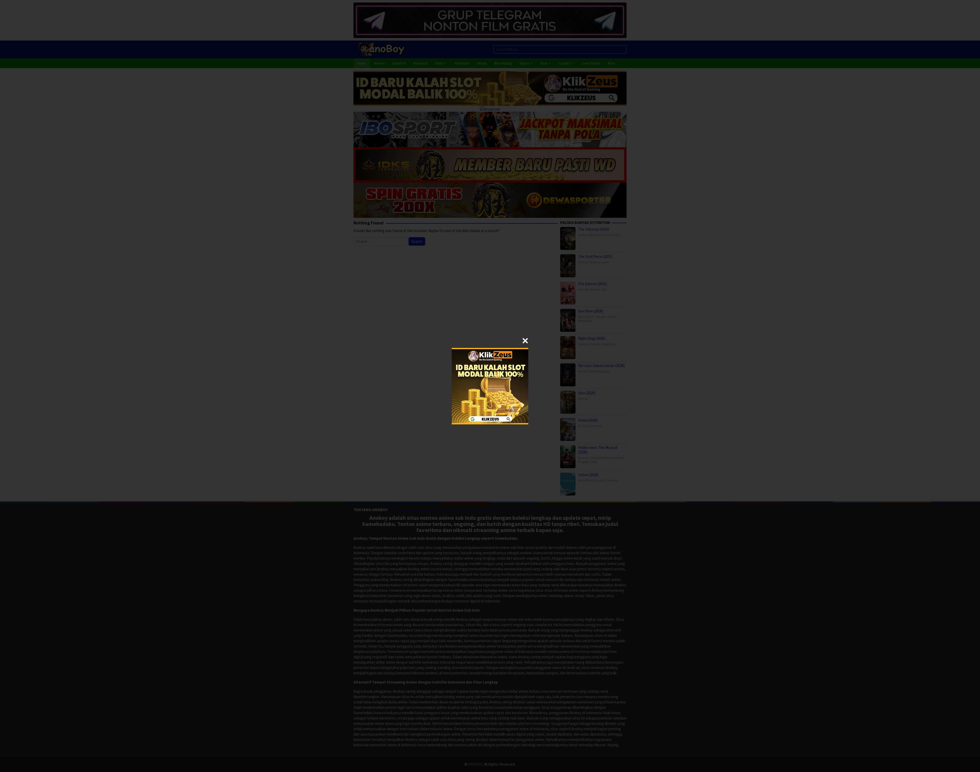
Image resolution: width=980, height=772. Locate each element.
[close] (525, 341)
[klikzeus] (490, 385)
